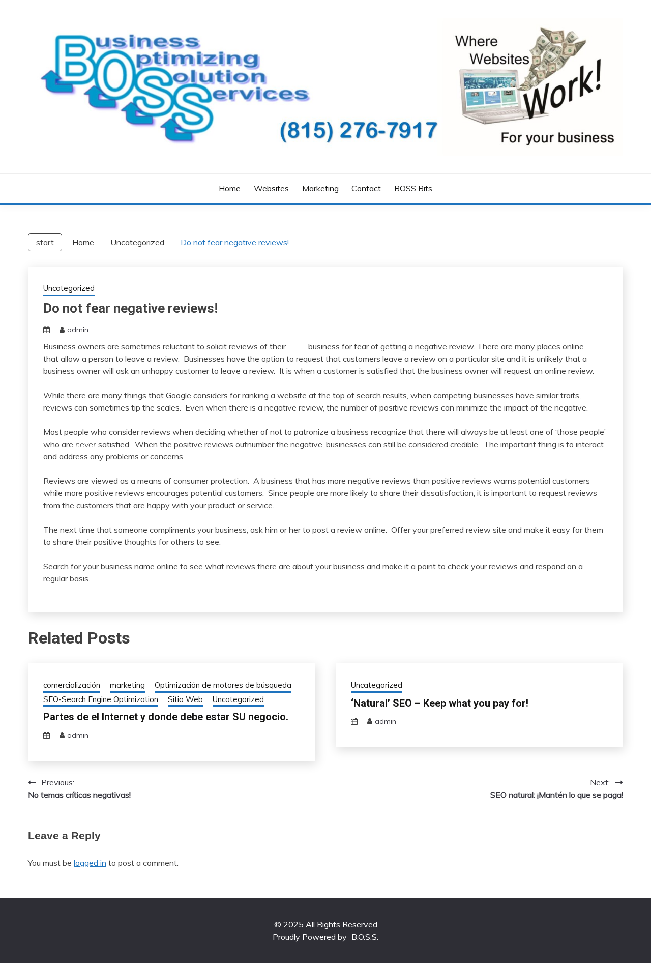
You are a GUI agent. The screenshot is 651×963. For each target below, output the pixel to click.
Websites (271, 188)
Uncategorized (69, 288)
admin (77, 329)
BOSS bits (413, 188)
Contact (366, 188)
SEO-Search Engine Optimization (100, 699)
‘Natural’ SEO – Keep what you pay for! (439, 703)
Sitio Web (185, 699)
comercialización (71, 685)
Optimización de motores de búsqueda (223, 685)
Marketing (320, 188)
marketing (127, 685)
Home (230, 188)
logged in (90, 863)
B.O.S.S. (364, 936)
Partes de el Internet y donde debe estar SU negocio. (165, 717)
